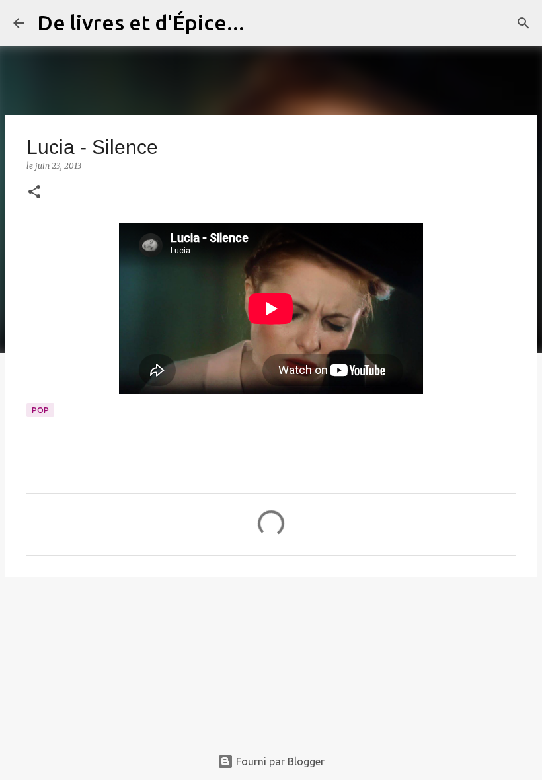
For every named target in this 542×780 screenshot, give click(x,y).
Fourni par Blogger (279, 761)
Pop (40, 410)
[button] (34, 193)
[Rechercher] (263, 23)
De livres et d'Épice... (141, 22)
